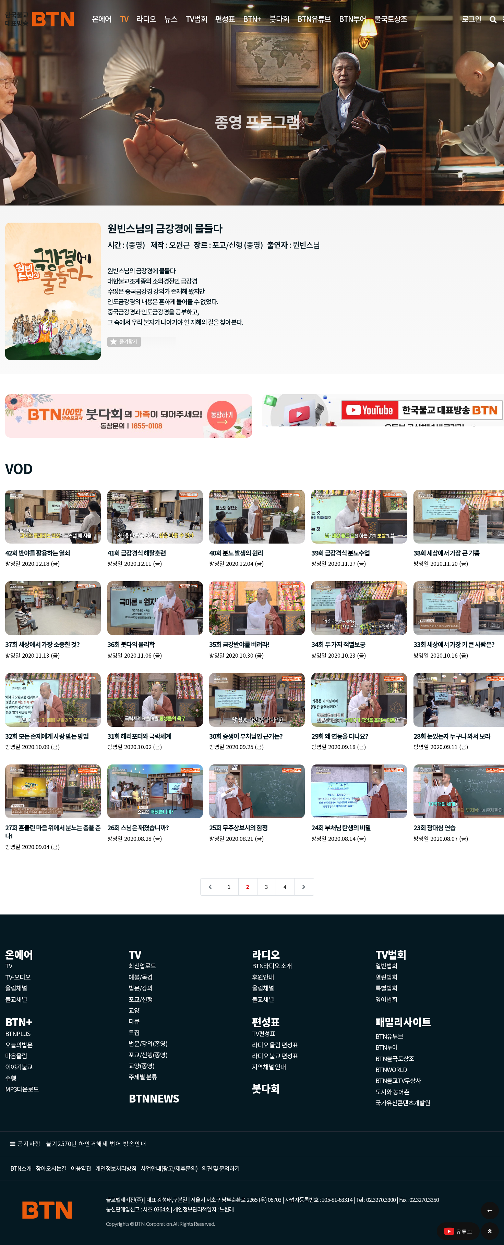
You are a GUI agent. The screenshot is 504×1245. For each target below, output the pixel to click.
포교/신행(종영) (148, 1054)
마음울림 (16, 1055)
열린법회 (386, 976)
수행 (10, 1077)
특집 (134, 1032)
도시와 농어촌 (392, 1091)
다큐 (134, 1021)
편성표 (225, 18)
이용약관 (81, 1168)
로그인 (471, 18)
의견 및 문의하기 (221, 1168)
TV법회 (196, 18)
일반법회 (386, 965)
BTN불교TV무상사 (398, 1080)
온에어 (101, 18)
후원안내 (263, 976)
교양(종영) (141, 1065)
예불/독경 (141, 976)
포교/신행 (141, 999)
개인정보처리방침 (115, 1168)
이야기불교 (19, 1066)
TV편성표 (263, 1033)
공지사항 (29, 1143)
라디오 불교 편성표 (275, 1055)
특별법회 (386, 987)
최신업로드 (142, 965)
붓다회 (279, 18)
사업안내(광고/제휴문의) (169, 1168)
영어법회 (386, 999)
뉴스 (170, 18)
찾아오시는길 (51, 1168)
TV (8, 965)
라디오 (146, 18)
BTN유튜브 (314, 18)
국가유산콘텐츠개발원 (402, 1102)
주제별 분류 (143, 1076)
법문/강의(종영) (148, 1043)
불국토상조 (390, 18)
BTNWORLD (391, 1069)
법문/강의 (141, 987)
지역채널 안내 (269, 1066)
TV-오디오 (18, 976)
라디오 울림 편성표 (275, 1044)
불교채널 (16, 999)
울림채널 (16, 987)
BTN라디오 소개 (272, 965)
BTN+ (252, 18)
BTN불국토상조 (394, 1058)
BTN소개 (21, 1168)
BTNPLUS (17, 1033)
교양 (134, 1010)
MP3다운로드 (22, 1088)
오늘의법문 (19, 1044)
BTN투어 (352, 18)
